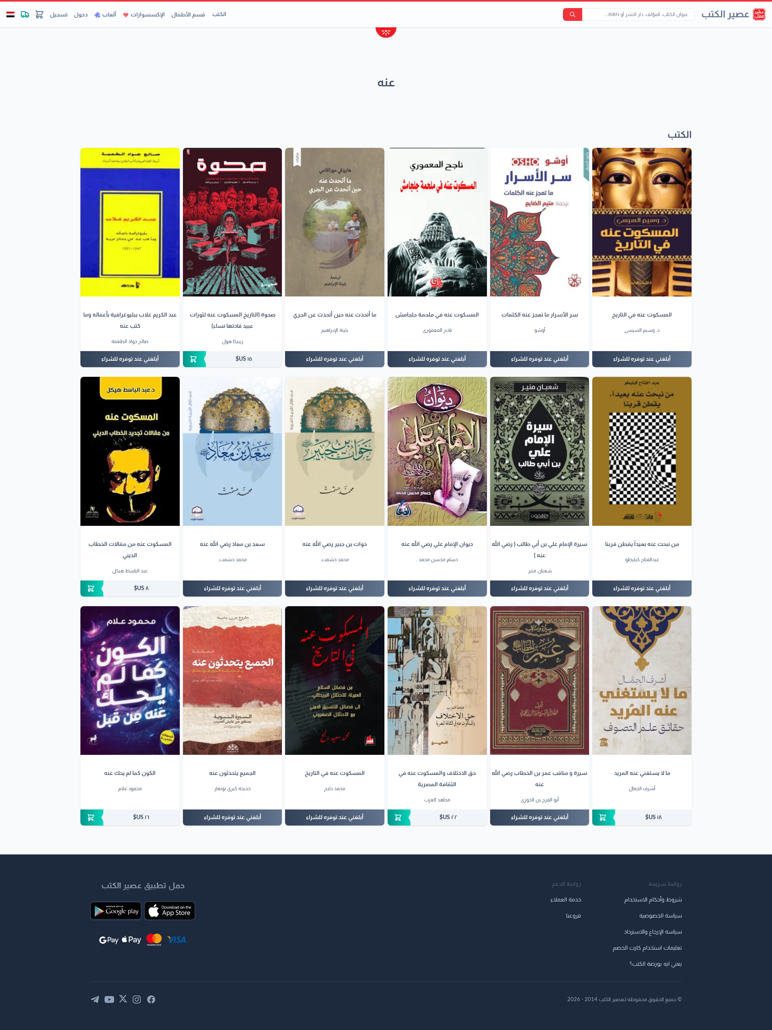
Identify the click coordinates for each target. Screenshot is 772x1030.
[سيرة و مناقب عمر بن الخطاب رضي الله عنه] (539, 680)
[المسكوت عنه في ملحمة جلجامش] (437, 222)
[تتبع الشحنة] (25, 14)
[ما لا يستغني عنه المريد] (642, 680)
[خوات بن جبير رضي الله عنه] (334, 451)
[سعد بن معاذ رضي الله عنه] (232, 451)
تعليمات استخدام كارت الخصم (647, 948)
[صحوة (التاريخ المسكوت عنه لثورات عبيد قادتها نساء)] (232, 222)
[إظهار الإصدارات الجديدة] (386, 33)
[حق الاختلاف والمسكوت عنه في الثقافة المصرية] (437, 680)
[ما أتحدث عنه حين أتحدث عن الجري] (334, 222)
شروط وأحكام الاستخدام (653, 900)
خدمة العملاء (565, 900)
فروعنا (573, 916)
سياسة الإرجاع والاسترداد (653, 932)
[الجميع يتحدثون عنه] (232, 680)
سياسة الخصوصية (660, 916)
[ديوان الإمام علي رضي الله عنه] (437, 451)
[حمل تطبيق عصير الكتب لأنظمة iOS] (169, 910)
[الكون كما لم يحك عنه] (130, 680)
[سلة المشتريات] (39, 14)
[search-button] (572, 14)
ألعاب (109, 15)
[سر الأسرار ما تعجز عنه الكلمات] (539, 222)
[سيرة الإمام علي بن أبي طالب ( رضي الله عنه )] (539, 451)
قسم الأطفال (188, 15)
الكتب (219, 14)
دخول (81, 15)
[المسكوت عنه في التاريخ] (642, 222)
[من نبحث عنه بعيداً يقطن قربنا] (642, 451)
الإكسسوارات (148, 15)
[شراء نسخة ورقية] (232, 359)
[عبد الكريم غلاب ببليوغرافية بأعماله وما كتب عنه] (130, 222)
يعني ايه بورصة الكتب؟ (656, 964)
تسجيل (59, 15)
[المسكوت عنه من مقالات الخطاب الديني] (130, 451)
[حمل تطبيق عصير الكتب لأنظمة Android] (116, 910)
